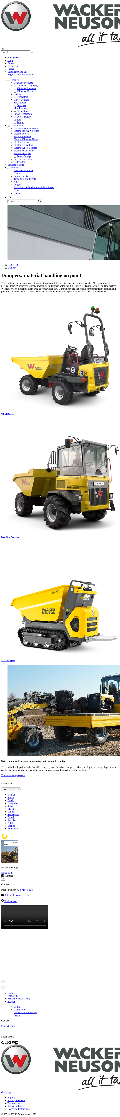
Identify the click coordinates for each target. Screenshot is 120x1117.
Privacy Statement (16, 1100)
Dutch (11, 800)
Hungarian (13, 803)
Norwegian (13, 814)
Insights (17, 184)
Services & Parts (16, 164)
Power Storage (24, 116)
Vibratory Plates (25, 91)
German (11, 794)
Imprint (11, 1097)
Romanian (13, 828)
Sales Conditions (16, 1106)
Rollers (17, 94)
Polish (11, 823)
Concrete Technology (27, 85)
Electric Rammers (22, 136)
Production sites (21, 176)
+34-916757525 (25, 889)
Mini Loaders (20, 108)
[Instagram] (6, 1043)
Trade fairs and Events (25, 179)
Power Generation (23, 114)
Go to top (6, 1092)
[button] (17, 71)
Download (6, 873)
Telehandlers (20, 102)
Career (11, 69)
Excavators (22, 97)
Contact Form (8, 1026)
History (17, 173)
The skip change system (13, 775)
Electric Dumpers (22, 153)
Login (10, 60)
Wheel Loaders (21, 99)
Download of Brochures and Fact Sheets (34, 187)
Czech (11, 808)
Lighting (18, 119)
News (17, 181)
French (11, 797)
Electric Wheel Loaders (25, 147)
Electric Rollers (21, 142)
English (12, 74)
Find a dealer (14, 57)
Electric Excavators (23, 145)
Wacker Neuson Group (19, 998)
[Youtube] (13, 1043)
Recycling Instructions (19, 1109)
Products (15, 80)
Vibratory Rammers (26, 88)
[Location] (3, 1043)
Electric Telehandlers (24, 150)
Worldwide (13, 66)
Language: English (10, 789)
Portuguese (21, 74)
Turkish (11, 811)
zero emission (17, 125)
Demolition (22, 111)
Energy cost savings (23, 159)
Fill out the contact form (17, 895)
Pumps (20, 122)
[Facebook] (10, 1043)
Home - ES (13, 264)
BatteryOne (19, 162)
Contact (11, 63)
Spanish (31, 74)
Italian (11, 806)
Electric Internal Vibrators (26, 130)
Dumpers (21, 105)
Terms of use (14, 1103)
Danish (11, 817)
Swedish (12, 820)
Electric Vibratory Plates (26, 139)
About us (15, 167)
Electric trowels (21, 133)
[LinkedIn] (16, 1043)
